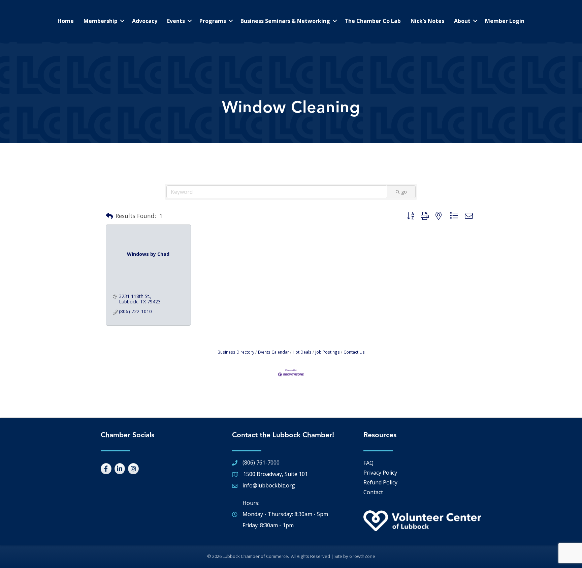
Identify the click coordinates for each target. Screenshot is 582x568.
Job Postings (327, 352)
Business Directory (236, 352)
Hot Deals (302, 352)
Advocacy (144, 21)
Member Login (504, 21)
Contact (373, 492)
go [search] (404, 191)
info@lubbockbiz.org (269, 485)
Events (176, 21)
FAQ (368, 463)
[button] (109, 216)
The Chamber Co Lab (373, 21)
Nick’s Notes (427, 21)
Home (66, 21)
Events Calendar (273, 352)
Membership (101, 21)
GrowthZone (362, 556)
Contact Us (354, 352)
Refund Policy (380, 482)
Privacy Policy (380, 472)
